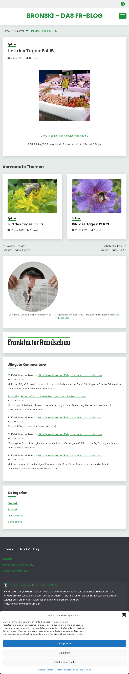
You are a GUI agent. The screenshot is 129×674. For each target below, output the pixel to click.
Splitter (12, 44)
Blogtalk (13, 503)
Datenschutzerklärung (67, 669)
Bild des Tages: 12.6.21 (90, 224)
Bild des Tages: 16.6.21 (26, 224)
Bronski (33, 58)
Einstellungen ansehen (64, 662)
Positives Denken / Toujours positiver (64, 135)
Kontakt (7, 558)
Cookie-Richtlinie (46, 669)
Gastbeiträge (16, 515)
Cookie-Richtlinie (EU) (16, 570)
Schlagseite (15, 521)
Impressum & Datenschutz (18, 564)
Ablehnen (64, 652)
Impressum (85, 669)
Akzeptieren (64, 643)
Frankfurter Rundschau (19, 585)
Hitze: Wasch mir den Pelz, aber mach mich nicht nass (70, 375)
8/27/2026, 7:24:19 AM (46, 585)
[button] (124, 615)
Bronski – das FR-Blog (65, 15)
